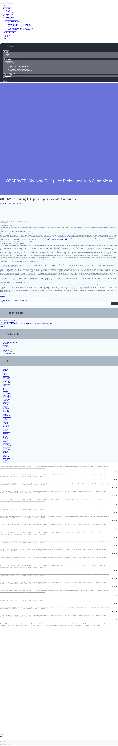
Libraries (7, 11)
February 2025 (6, 393)
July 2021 (5, 452)
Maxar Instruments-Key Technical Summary (19, 29)
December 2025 (7, 380)
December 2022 (7, 429)
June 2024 (5, 404)
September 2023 (7, 417)
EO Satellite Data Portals (11, 20)
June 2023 (5, 421)
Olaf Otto (2, 326)
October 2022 (6, 432)
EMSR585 (48, 239)
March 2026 (6, 376)
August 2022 (6, 434)
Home (4, 5)
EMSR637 (20, 239)
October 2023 (6, 415)
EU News (5, 203)
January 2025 (6, 395)
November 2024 (7, 398)
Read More (2, 296)
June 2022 (5, 437)
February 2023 (6, 426)
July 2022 (5, 436)
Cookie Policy (7, 40)
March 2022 (6, 441)
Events (4, 347)
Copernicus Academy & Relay (10, 342)
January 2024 (6, 411)
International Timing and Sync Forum (9, 322)
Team (4, 38)
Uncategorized (6, 351)
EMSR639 (111, 238)
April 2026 (5, 374)
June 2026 (5, 372)
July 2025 (5, 387)
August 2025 (6, 385)
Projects (5, 15)
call (52, 272)
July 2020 (5, 460)
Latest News (6, 35)
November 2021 (7, 447)
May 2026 (5, 373)
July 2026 (5, 370)
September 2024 (7, 400)
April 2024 (5, 407)
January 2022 (6, 444)
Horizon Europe (9, 34)
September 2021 (7, 449)
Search (1, 301)
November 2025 (7, 381)
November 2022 (7, 430)
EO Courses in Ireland (10, 31)
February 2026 (6, 377)
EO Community (7, 7)
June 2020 (5, 462)
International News (7, 349)
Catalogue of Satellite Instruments (13, 21)
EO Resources (7, 8)
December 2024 (7, 396)
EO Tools (7, 10)
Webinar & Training (7, 353)
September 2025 (7, 384)
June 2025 (5, 388)
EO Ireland (5, 343)
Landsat (5, 350)
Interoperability (9, 14)
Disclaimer (2, 734)
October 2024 (6, 399)
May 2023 (5, 422)
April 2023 (5, 423)
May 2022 (5, 439)
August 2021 (6, 451)
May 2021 (5, 455)
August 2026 (6, 369)
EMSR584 (64, 239)
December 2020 (7, 459)
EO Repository (9, 18)
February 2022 (6, 443)
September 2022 (7, 433)
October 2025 (6, 382)
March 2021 (6, 456)
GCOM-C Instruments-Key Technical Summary (19, 27)
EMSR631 (7, 239)
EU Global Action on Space (14, 269)
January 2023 (6, 428)
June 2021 (5, 454)
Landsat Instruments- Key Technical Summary (19, 24)
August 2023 (6, 418)
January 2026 (6, 378)
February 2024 (6, 410)
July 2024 (5, 403)
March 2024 (6, 408)
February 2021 (6, 458)
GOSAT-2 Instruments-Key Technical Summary (19, 25)
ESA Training (6, 345)
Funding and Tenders (9, 32)
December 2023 (7, 413)
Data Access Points (10, 13)
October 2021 (6, 448)
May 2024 (5, 406)
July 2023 (5, 419)
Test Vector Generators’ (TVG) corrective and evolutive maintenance (17, 320)
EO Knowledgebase (8, 17)
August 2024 (6, 402)
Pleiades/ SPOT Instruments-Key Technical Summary (21, 28)
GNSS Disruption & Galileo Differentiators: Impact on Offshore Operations (18, 325)
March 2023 (6, 425)
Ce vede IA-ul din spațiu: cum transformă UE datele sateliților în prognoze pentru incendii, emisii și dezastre (26, 323)
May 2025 (5, 389)
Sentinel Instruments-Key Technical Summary (19, 22)
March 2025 (6, 392)
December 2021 (7, 445)
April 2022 (5, 440)
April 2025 (5, 391)
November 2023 (7, 414)
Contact (5, 36)
